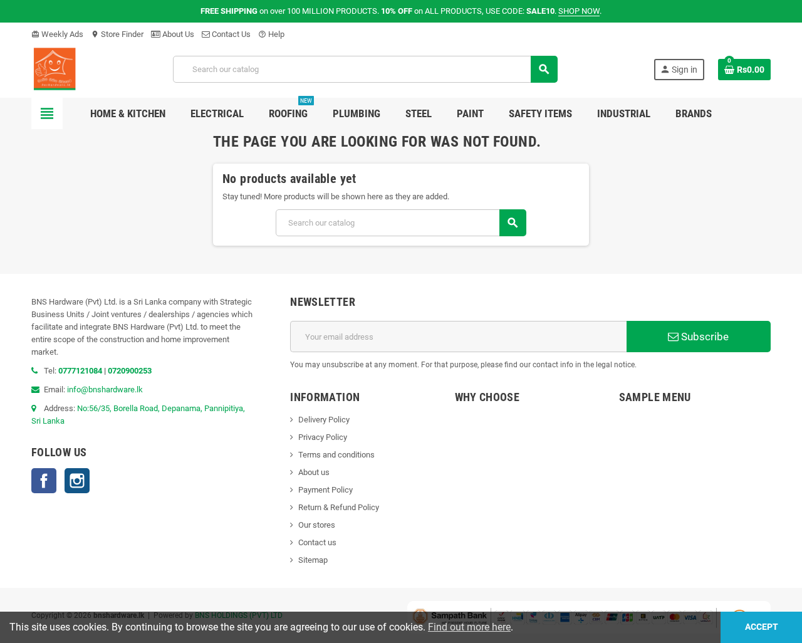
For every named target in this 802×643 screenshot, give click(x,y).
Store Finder (117, 34)
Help (271, 34)
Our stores (316, 525)
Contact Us (230, 34)
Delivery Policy (324, 419)
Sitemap (313, 560)
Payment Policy (325, 489)
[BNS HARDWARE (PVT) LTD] (54, 68)
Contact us (317, 542)
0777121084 (81, 370)
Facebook (43, 480)
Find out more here (469, 627)
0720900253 (130, 370)
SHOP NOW (579, 11)
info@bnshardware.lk (105, 389)
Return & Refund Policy (338, 507)
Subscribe (704, 336)
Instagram (77, 480)
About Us (177, 34)
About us (314, 472)
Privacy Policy (322, 437)
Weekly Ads (57, 34)
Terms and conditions (336, 454)
